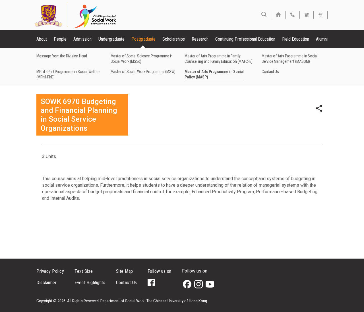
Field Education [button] (295, 39)
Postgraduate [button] (143, 39)
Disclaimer (46, 282)
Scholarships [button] (173, 39)
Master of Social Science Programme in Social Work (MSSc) (142, 59)
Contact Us (270, 71)
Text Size (84, 271)
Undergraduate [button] (111, 39)
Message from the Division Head (61, 56)
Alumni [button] (322, 39)
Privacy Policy (50, 271)
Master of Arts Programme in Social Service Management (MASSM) (290, 59)
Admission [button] (82, 39)
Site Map (124, 271)
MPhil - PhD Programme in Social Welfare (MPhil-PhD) (68, 74)
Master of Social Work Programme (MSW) (143, 71)
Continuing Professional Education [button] (245, 39)
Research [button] (200, 39)
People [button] (60, 39)
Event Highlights (90, 282)
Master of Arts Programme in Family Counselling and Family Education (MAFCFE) (219, 59)
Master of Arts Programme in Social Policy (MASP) (214, 74)
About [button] (41, 39)
